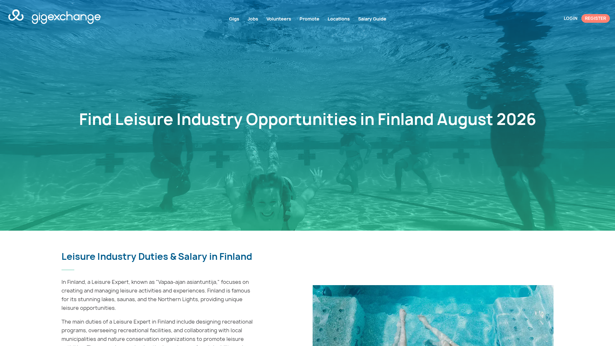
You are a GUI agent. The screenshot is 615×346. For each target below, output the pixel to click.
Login (571, 18)
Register (595, 18)
